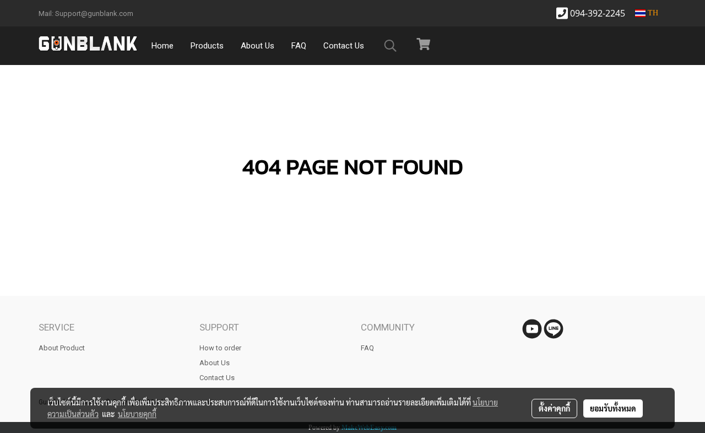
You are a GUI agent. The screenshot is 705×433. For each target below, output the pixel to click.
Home (162, 46)
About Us (257, 46)
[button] (390, 45)
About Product (62, 348)
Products (207, 46)
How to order (220, 348)
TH (652, 13)
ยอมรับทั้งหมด (613, 408)
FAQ (298, 46)
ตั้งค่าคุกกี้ (554, 408)
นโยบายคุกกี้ (137, 414)
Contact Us (343, 46)
